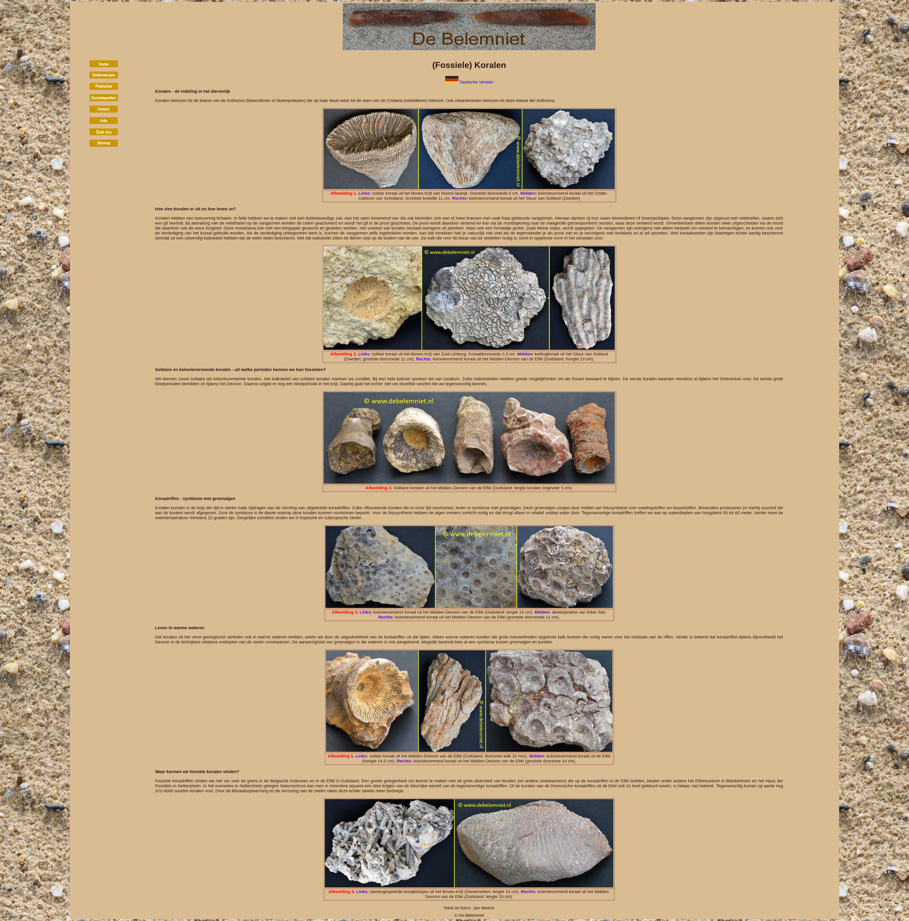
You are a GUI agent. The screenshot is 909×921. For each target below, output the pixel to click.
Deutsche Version (476, 82)
